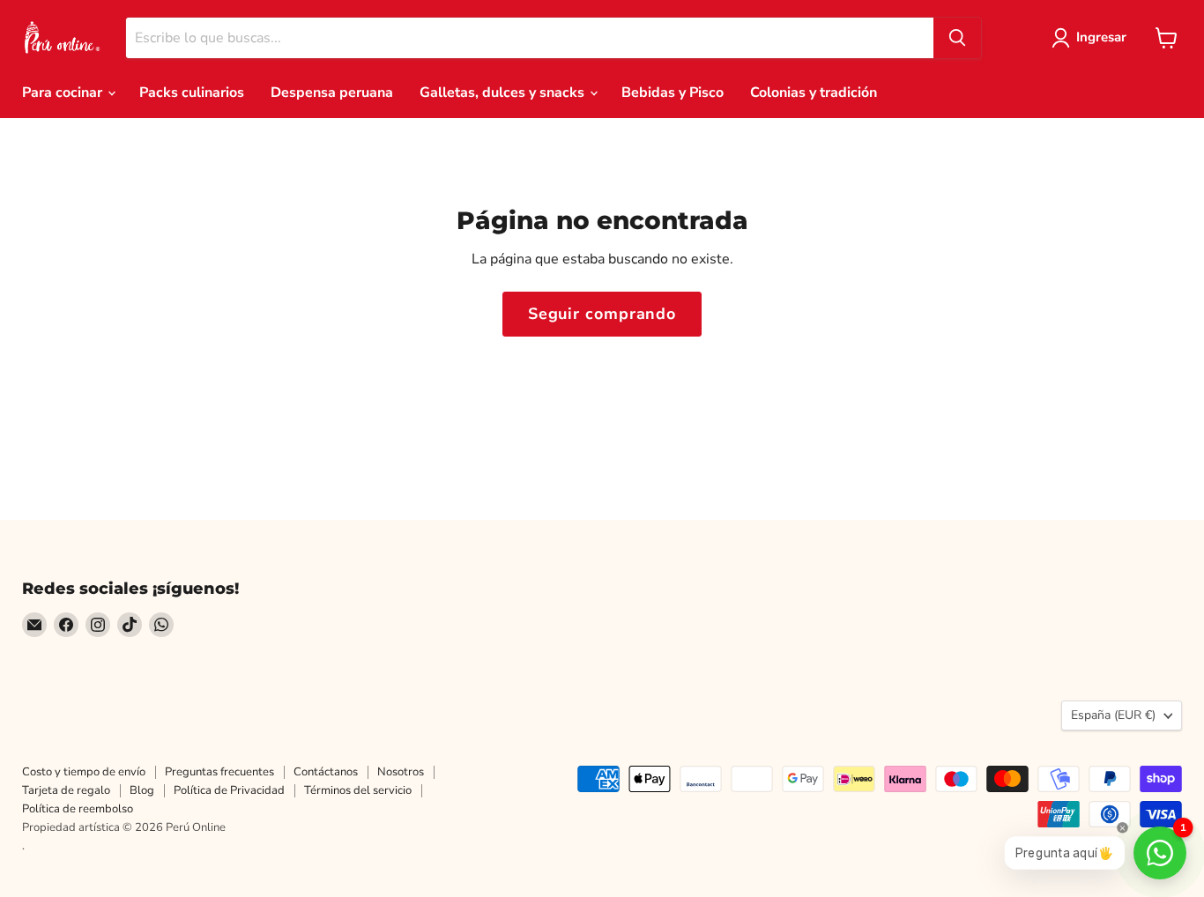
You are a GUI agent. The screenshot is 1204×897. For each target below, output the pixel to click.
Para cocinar (64, 92)
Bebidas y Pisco (672, 92)
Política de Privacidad (229, 790)
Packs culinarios (191, 92)
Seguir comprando (602, 313)
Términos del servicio (358, 790)
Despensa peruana (332, 92)
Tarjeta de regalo (66, 790)
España (1113, 715)
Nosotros (400, 772)
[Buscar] (957, 38)
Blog (142, 790)
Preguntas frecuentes (219, 772)
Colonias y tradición (813, 92)
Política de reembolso (77, 809)
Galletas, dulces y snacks (504, 92)
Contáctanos (326, 772)
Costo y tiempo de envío (83, 772)
